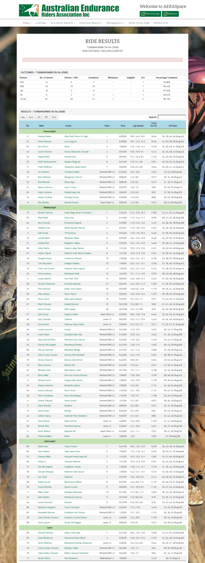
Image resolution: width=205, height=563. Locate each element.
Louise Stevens (45, 502)
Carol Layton (44, 522)
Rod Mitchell (44, 182)
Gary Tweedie (44, 319)
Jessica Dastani (45, 390)
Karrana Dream (71, 202)
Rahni (67, 436)
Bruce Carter (44, 299)
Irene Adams (44, 451)
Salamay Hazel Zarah (74, 324)
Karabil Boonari (71, 304)
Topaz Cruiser (70, 446)
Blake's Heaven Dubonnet (76, 553)
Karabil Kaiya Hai (72, 192)
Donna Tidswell (45, 400)
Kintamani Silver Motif (75, 537)
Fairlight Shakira (71, 263)
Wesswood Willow (73, 482)
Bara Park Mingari (72, 395)
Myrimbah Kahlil (71, 273)
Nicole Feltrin (44, 558)
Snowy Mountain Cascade (76, 151)
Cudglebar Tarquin (72, 466)
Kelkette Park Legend (74, 268)
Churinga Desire (71, 197)
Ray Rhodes (43, 202)
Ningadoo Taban (72, 243)
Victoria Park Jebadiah (74, 354)
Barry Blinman (44, 177)
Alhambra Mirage (72, 349)
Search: (153, 117)
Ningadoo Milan (71, 238)
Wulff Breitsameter (47, 161)
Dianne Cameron (45, 385)
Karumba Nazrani (72, 283)
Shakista (68, 476)
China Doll (68, 217)
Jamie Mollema (45, 542)
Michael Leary (44, 370)
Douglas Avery (45, 258)
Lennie (67, 329)
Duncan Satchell (45, 349)
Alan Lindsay (44, 294)
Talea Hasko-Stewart (48, 553)
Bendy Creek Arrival (73, 359)
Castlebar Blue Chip (73, 334)
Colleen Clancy (44, 415)
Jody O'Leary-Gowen (47, 354)
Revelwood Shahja (73, 344)
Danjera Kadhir (71, 314)
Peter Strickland (45, 395)
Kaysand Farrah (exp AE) (75, 456)
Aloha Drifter (70, 421)
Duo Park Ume (71, 278)
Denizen (68, 502)
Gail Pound (43, 233)
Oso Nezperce (71, 558)
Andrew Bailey (44, 136)
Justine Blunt (44, 238)
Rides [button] (26, 23)
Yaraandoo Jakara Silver (75, 166)
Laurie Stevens (45, 151)
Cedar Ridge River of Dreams (77, 212)
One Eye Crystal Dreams (75, 375)
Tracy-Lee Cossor (46, 268)
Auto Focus (69, 390)
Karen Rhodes (44, 405)
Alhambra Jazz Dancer (74, 339)
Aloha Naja (69, 182)
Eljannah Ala (70, 431)
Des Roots (43, 146)
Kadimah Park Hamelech (75, 415)
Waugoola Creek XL (73, 177)
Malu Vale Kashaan (73, 299)
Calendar (41, 23)
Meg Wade (43, 217)
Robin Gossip (44, 482)
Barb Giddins (44, 497)
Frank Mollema (45, 166)
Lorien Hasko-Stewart (48, 548)
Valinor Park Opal (72, 532)
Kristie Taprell (44, 253)
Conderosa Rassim (73, 258)
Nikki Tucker (43, 492)
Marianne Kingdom (47, 507)
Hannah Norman (45, 532)
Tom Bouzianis (45, 263)
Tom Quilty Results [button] (62, 23)
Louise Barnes (44, 278)
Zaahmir (68, 319)
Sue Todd (42, 476)
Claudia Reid (43, 243)
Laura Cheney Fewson (48, 517)
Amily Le (42, 461)
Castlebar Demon (72, 426)
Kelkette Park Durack (74, 471)
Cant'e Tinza (70, 187)
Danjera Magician (72, 161)
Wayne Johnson (45, 187)
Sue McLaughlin (45, 466)
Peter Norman (44, 141)
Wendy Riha (43, 426)
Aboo (66, 146)
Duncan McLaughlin (47, 344)
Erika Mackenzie (45, 537)
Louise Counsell (45, 329)
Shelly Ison (43, 446)
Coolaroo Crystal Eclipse (75, 517)
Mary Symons (44, 365)
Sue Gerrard (43, 324)
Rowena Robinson (46, 283)
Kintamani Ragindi (72, 222)
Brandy (67, 410)
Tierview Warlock (72, 461)
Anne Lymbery (44, 273)
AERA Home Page (152, 13)
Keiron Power (44, 309)
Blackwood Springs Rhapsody (78, 542)
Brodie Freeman (45, 212)
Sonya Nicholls (45, 487)
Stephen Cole (44, 227)
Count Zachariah (71, 507)
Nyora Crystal (70, 487)
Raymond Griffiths (47, 339)
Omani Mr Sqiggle (72, 522)
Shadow (68, 405)
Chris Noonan (44, 288)
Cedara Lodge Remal (74, 248)
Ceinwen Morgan (46, 471)
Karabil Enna (70, 156)
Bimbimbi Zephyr (72, 385)
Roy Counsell (44, 222)
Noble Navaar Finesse (74, 227)
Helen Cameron (45, 192)
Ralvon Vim (69, 365)
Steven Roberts (45, 359)
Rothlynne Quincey (73, 497)
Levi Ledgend (70, 141)
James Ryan (43, 410)
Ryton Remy (70, 294)
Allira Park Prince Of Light (76, 136)
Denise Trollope (45, 197)
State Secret (70, 400)
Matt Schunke (44, 304)
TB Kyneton (70, 233)
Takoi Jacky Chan (72, 451)
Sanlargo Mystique (73, 492)
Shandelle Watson (46, 512)
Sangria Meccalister (73, 380)
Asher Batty (44, 248)
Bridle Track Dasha (73, 288)
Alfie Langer (70, 309)
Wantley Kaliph (71, 548)
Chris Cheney (44, 421)
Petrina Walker (45, 436)
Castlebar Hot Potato (74, 512)
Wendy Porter (44, 380)
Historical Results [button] (90, 23)
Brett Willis (43, 375)
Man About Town (72, 370)
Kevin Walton (44, 431)
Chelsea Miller (44, 456)
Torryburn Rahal (71, 171)
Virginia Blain (44, 156)
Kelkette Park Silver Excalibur (77, 253)
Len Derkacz (43, 171)
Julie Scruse (43, 314)
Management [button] (115, 23)
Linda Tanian (44, 334)
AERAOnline (172, 13)
